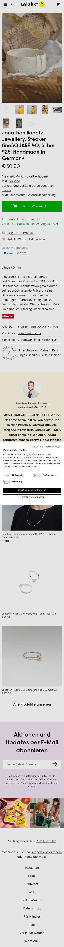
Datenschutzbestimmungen (46, 447)
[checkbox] (6, 475)
